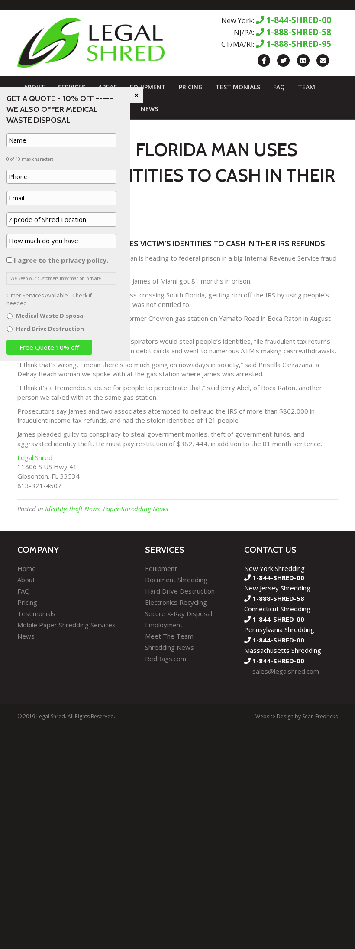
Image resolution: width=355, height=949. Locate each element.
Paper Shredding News (135, 508)
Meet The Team (169, 636)
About (26, 579)
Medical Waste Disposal (50, 316)
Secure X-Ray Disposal (178, 613)
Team (306, 87)
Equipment (148, 87)
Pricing (191, 87)
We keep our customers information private (55, 278)
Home (26, 568)
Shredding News (169, 647)
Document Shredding (176, 579)
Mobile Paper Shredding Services (66, 624)
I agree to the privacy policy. (61, 260)
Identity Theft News (72, 508)
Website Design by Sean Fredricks (296, 716)
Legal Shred (34, 457)
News (149, 108)
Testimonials (238, 87)
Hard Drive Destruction (180, 591)
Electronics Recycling (176, 602)
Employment (164, 624)
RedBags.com (165, 658)
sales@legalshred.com (285, 671)
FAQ (279, 87)
